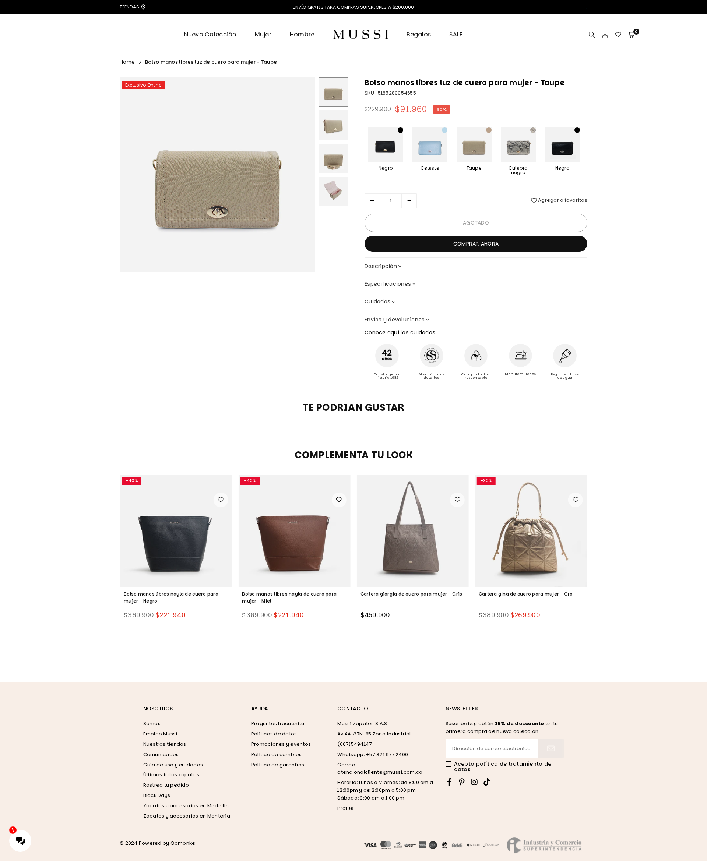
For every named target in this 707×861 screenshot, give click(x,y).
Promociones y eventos (281, 744)
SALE (455, 34)
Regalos (419, 34)
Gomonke (183, 843)
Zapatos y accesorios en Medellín (186, 805)
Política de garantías (277, 764)
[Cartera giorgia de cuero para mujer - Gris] (294, 531)
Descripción (381, 266)
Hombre (302, 34)
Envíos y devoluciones (395, 319)
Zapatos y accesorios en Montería (186, 815)
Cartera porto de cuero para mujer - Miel (527, 594)
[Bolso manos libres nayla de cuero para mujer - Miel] (176, 531)
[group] (217, 174)
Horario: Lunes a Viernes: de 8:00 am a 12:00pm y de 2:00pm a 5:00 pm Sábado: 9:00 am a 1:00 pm (385, 790)
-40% (132, 480)
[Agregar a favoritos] (220, 500)
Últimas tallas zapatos (171, 774)
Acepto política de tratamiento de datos (503, 767)
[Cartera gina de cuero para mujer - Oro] (413, 531)
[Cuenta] (605, 34)
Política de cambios (276, 754)
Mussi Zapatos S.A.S (362, 723)
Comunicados (161, 754)
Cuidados (377, 301)
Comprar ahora (476, 243)
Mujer (263, 34)
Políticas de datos (274, 733)
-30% (368, 480)
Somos (152, 723)
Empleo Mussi (160, 733)
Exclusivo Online (143, 85)
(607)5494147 (354, 744)
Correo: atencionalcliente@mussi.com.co (379, 768)
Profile (345, 808)
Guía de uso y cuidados (173, 764)
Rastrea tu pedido (166, 784)
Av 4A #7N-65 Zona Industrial (374, 733)
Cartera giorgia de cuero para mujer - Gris (293, 594)
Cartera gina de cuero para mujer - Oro (407, 594)
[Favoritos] (618, 34)
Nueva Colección (210, 34)
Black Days (156, 795)
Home (127, 62)
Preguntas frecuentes (278, 723)
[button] (631, 34)
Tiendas (130, 7)
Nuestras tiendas (164, 744)
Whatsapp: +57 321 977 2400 (372, 754)
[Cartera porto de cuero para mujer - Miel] (531, 531)
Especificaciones (388, 283)
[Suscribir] (551, 748)
